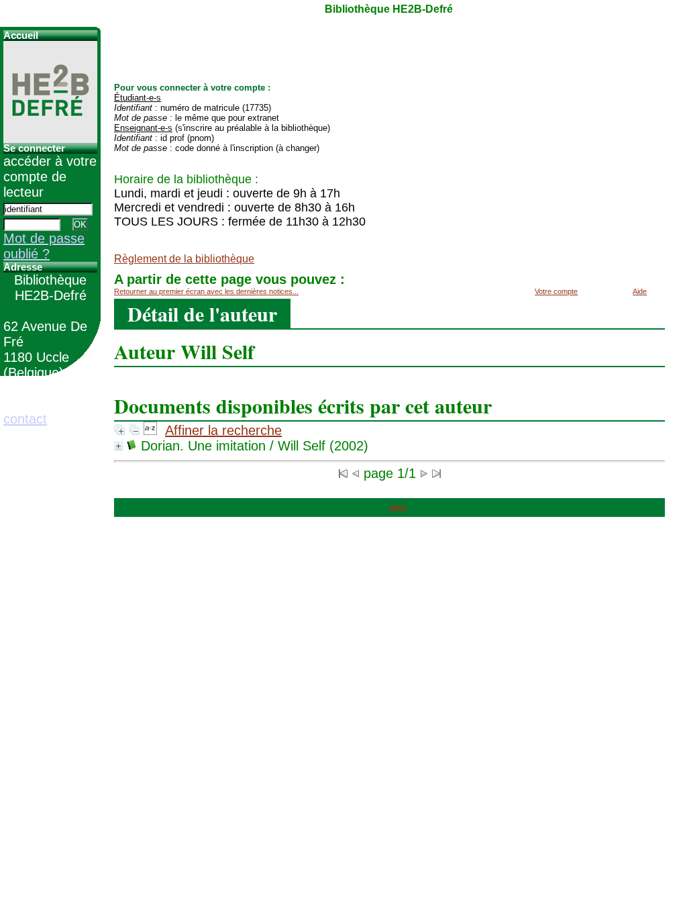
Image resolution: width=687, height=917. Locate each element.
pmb (397, 507)
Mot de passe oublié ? (44, 246)
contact (25, 419)
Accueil (20, 35)
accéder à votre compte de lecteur (50, 176)
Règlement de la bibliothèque (184, 258)
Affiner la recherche (223, 430)
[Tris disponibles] (150, 430)
